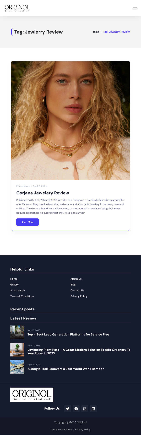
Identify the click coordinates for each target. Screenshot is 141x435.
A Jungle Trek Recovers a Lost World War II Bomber (66, 369)
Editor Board (23, 186)
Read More (27, 222)
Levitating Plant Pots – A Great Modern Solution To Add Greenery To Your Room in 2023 (79, 352)
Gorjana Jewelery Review (42, 193)
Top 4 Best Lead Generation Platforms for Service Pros (69, 334)
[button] (135, 8)
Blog (96, 32)
